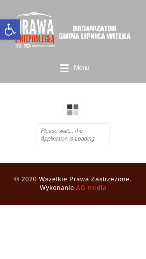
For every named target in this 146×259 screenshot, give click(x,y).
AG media (91, 187)
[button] (10, 29)
